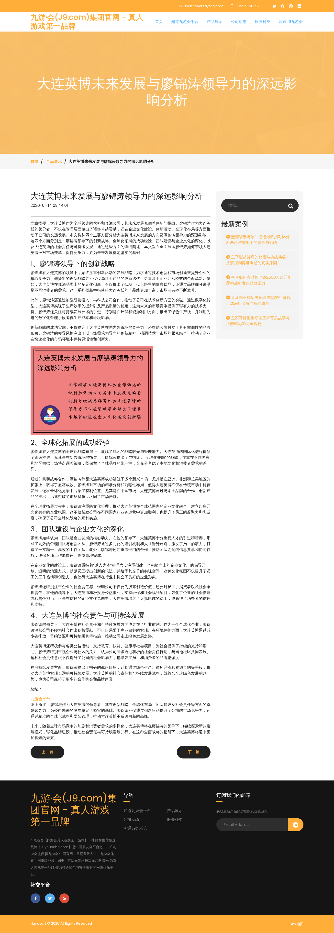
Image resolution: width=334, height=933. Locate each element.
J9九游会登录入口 (107, 923)
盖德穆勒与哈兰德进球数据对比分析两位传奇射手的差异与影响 (258, 239)
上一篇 (47, 752)
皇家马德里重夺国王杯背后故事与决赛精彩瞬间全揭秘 (258, 321)
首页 (159, 21)
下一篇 (194, 752)
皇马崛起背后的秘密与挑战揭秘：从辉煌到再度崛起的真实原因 (258, 260)
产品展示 (215, 21)
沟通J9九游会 (291, 21)
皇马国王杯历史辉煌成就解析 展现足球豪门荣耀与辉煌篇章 (258, 300)
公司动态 (238, 21)
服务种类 (262, 21)
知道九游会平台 (185, 21)
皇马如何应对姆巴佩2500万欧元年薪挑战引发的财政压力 (258, 280)
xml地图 (296, 924)
